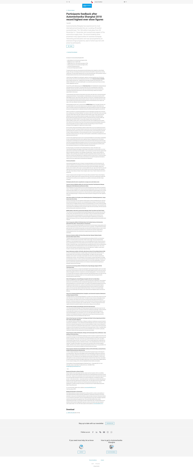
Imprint (93, 463)
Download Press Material (72, 52)
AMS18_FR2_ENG (71, 412)
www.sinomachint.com (97, 403)
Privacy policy (97, 463)
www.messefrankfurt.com (90, 387)
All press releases (71, 10)
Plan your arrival (112, 452)
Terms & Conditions (93, 460)
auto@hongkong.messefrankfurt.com (73, 366)
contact (81, 452)
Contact (102, 460)
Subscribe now (110, 423)
